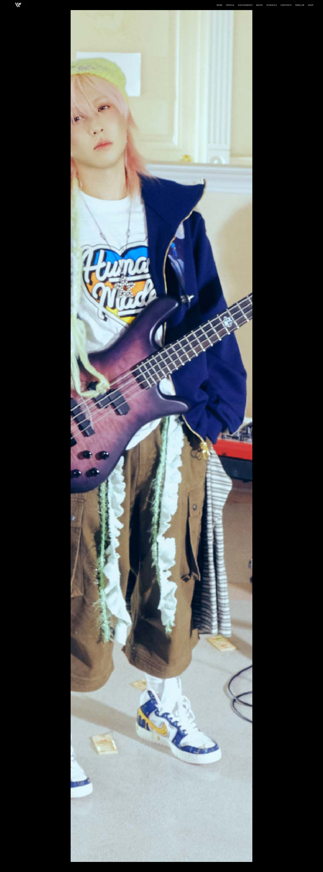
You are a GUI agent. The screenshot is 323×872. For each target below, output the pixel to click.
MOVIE (259, 5)
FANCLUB (299, 5)
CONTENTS (286, 5)
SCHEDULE (271, 5)
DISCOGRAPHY (245, 5)
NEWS (220, 5)
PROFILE (230, 5)
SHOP (311, 5)
